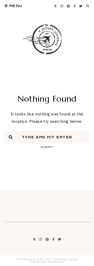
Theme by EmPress (47, 262)
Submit (47, 147)
